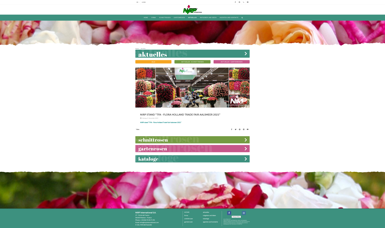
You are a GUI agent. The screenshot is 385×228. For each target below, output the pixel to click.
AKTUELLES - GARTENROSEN (232, 62)
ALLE (153, 62)
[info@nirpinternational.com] (248, 2)
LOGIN (144, 2)
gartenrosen (152, 148)
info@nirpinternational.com (149, 222)
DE (137, 2)
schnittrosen (153, 139)
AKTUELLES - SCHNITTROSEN (192, 62)
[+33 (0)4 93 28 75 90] (244, 2)
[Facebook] (235, 2)
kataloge (148, 159)
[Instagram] (239, 2)
